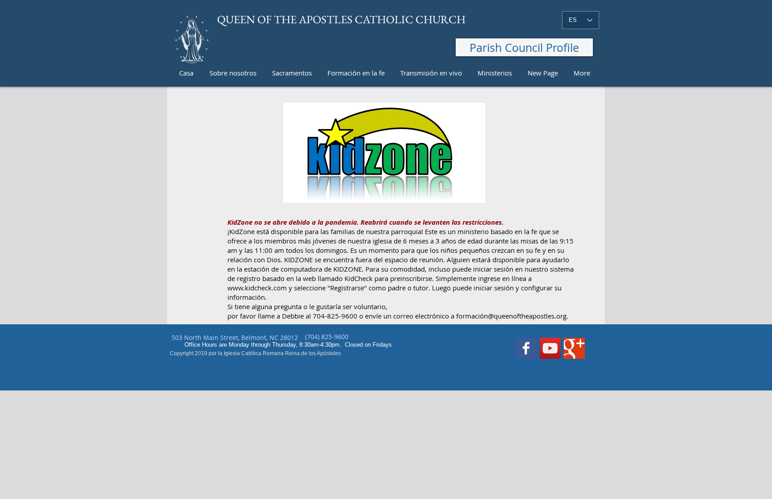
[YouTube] (550, 348)
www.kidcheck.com (257, 287)
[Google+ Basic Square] (574, 348)
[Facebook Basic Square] (526, 348)
